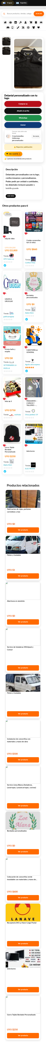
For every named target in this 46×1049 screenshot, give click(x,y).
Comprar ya (23, 104)
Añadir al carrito (23, 111)
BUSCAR (39, 14)
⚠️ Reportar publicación (23, 147)
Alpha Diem (29, 313)
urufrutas (17, 415)
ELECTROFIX (30, 469)
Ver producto (23, 530)
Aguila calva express (32, 364)
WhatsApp (23, 118)
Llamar (23, 125)
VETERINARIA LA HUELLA (9, 366)
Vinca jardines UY (31, 415)
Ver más (10, 196)
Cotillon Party (30, 263)
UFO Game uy (8, 259)
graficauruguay (8, 317)
